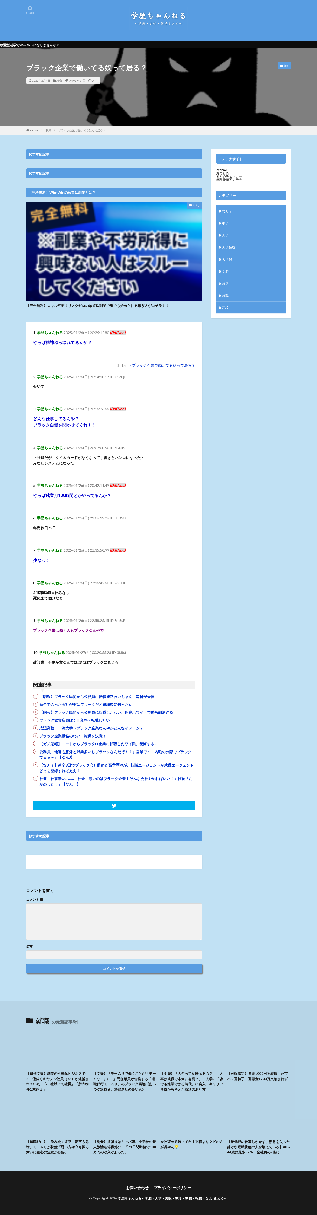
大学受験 (228, 247)
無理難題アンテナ (229, 179)
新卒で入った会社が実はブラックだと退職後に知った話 (85, 704)
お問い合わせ (137, 1187)
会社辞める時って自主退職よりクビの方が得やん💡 (191, 1144)
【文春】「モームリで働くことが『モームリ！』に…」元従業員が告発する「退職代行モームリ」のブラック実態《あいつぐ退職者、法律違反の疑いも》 (124, 1081)
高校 (225, 307)
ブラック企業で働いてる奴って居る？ (82, 130)
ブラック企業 (76, 80)
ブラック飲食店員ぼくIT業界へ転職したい (74, 720)
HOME (34, 130)
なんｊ (196, 205)
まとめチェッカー (229, 176)
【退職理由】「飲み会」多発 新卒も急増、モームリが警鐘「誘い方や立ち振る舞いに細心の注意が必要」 (57, 1146)
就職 (59, 80)
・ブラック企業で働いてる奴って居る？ (161, 365)
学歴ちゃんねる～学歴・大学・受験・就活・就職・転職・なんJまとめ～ (172, 1198)
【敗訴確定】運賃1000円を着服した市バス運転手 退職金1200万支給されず (257, 1076)
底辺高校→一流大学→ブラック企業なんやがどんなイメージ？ (91, 728)
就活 (225, 283)
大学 (225, 235)
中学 (225, 223)
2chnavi (221, 170)
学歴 (225, 271)
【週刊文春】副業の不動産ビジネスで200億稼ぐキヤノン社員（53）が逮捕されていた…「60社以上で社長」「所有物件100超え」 (57, 1081)
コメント (34, 899)
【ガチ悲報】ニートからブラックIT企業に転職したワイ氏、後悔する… (98, 743)
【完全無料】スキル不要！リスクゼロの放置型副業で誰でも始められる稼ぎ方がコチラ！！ (97, 305)
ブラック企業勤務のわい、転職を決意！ (72, 736)
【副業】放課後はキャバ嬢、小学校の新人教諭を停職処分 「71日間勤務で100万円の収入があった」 (124, 1146)
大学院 (227, 259)
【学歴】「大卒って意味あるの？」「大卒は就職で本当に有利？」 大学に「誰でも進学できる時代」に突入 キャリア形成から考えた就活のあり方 (191, 1081)
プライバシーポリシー (172, 1187)
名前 (29, 946)
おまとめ (222, 173)
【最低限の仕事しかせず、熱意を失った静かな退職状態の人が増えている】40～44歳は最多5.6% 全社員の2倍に (259, 1146)
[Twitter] (114, 805)
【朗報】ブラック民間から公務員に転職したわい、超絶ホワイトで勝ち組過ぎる (106, 712)
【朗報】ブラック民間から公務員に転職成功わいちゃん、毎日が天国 (97, 696)
